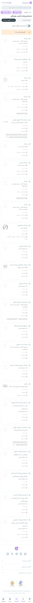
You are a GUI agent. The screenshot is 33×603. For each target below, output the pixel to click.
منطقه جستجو (7, 12)
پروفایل (3, 601)
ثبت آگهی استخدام (8, 20)
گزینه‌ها (23, 601)
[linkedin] (21, 553)
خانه (30, 601)
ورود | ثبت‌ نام (5, 3)
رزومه (9, 601)
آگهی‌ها (16, 601)
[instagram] (7, 553)
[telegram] (16, 553)
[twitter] (12, 553)
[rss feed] (25, 553)
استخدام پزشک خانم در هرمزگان (21, 16)
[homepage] (16, 548)
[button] (27, 12)
